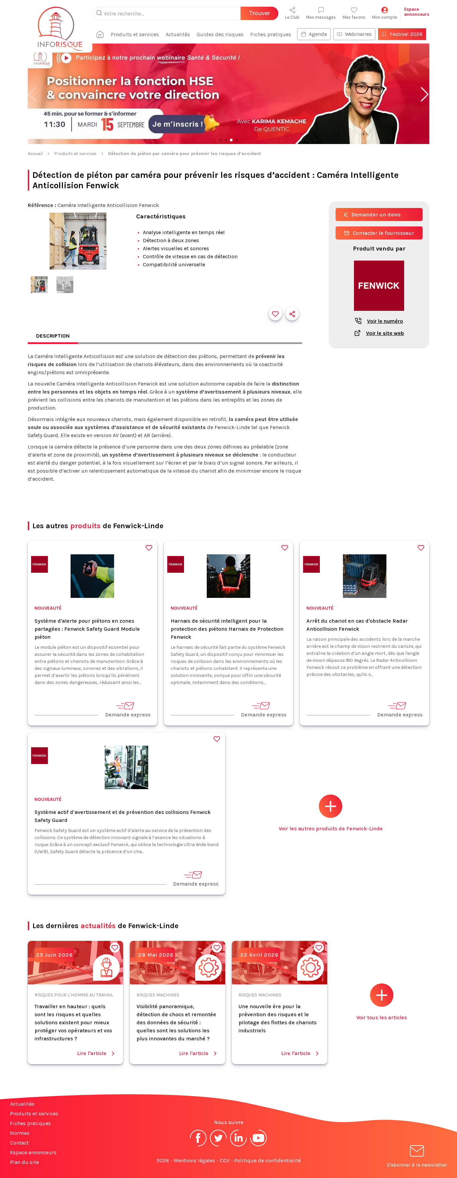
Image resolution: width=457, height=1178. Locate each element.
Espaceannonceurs (416, 12)
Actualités (178, 34)
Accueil (35, 153)
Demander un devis (375, 214)
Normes (19, 1133)
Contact (19, 1142)
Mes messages (321, 17)
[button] (424, 94)
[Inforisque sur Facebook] (198, 1145)
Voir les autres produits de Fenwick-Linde (331, 828)
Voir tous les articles (381, 1017)
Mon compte (384, 17)
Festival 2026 (406, 34)
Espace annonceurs (33, 1152)
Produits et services (135, 34)
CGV (225, 1160)
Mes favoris (354, 17)
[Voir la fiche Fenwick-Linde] (379, 314)
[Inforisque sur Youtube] (258, 1145)
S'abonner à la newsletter (417, 1165)
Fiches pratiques (270, 34)
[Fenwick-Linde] (39, 565)
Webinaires (358, 34)
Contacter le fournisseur (383, 233)
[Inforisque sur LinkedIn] (238, 1145)
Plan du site (24, 1162)
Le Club (292, 17)
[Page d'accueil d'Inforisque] (60, 25)
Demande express (128, 714)
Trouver (259, 13)
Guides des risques (220, 34)
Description (53, 336)
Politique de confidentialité (267, 1160)
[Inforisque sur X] (218, 1145)
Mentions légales (194, 1160)
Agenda (318, 34)
